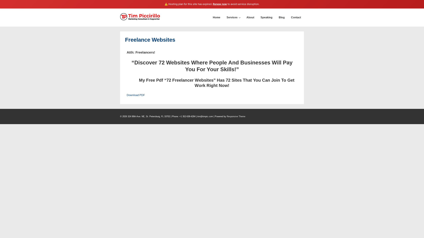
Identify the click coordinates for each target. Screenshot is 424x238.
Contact (296, 17)
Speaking (266, 17)
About (250, 17)
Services (232, 17)
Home (216, 17)
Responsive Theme (236, 116)
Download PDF (136, 95)
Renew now (220, 4)
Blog (282, 17)
